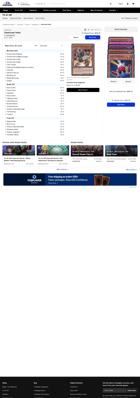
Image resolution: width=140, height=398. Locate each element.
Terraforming (11, 112)
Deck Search (28, 18)
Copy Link (97, 29)
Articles (5, 18)
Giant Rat (10, 70)
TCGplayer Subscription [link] (41, 394)
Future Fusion (11, 90)
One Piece (67, 10)
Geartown (10, 93)
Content (112, 10)
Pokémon (33, 10)
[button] (111, 4)
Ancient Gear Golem (13, 59)
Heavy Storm (11, 96)
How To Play (39, 18)
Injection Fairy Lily (13, 73)
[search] (78, 3)
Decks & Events (15, 18)
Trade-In (10, 114)
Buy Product (83, 90)
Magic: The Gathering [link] (9, 387)
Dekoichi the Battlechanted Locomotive (20, 67)
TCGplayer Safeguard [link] (41, 387)
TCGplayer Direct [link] (39, 390)
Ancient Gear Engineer (14, 54)
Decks (28, 24)
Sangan (9, 81)
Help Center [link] (74, 390)
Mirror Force (11, 124)
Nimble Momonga (13, 78)
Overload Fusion (12, 106)
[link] (7, 4)
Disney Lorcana (49, 10)
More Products (97, 10)
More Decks (130, 169)
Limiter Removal (12, 101)
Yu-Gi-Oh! (19, 10)
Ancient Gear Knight (13, 62)
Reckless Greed (12, 129)
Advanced (35, 24)
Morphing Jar (11, 75)
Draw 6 (128, 81)
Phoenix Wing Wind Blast (15, 127)
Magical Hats (11, 121)
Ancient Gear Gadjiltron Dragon (17, 57)
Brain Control (11, 88)
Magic (5, 10)
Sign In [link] (121, 4)
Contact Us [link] (73, 387)
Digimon (80, 10)
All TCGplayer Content (130, 18)
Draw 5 (113, 81)
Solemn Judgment (13, 132)
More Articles (62, 169)
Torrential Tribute (12, 135)
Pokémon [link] (5, 394)
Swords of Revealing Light (15, 109)
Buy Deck (92, 37)
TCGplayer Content (8, 24)
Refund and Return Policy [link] (78, 394)
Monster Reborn (12, 104)
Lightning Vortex (12, 98)
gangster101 (10, 35)
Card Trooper (11, 65)
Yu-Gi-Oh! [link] (5, 390)
